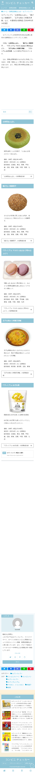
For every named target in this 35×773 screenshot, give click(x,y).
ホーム (5, 11)
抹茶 (9, 687)
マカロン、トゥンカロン (16, 685)
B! (17, 30)
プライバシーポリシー (16, 763)
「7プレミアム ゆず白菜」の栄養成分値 (16, 445)
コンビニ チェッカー (17, 3)
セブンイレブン (28, 11)
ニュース (4, 8)
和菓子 (29, 685)
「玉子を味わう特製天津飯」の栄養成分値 (16, 374)
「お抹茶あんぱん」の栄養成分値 (13, 176)
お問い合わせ (28, 763)
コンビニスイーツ (13, 676)
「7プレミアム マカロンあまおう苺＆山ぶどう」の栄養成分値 (16, 309)
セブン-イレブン (13, 679)
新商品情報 (12, 8)
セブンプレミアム (13, 682)
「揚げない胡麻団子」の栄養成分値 (14, 241)
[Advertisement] (17, 89)
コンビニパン (27, 676)
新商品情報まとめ (24, 8)
